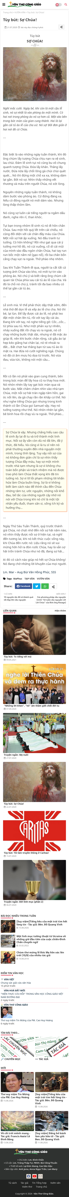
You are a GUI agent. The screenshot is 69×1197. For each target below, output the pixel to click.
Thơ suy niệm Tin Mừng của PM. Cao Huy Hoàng (27, 1020)
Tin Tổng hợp (39, 1182)
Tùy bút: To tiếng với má (17, 656)
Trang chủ (8, 12)
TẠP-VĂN (29, 578)
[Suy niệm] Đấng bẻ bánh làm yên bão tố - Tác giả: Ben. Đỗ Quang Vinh (50, 1136)
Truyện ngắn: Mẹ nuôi (16, 754)
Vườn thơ (27, 1186)
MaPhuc (17, 578)
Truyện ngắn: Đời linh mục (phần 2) (23, 901)
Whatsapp (45, 586)
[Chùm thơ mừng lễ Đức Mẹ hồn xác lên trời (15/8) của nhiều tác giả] (8, 957)
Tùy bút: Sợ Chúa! (14, 803)
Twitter (36, 586)
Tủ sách (13, 1182)
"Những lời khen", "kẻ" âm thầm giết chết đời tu (31, 705)
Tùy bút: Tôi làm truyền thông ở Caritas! (26, 852)
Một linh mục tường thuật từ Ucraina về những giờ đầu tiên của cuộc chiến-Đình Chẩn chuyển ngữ (41, 939)
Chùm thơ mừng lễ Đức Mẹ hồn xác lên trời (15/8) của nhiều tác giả (40, 954)
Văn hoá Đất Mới (14, 990)
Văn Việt (9, 979)
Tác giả (24, 1182)
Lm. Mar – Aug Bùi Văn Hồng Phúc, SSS (29, 572)
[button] (66, 4)
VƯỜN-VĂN (19, 12)
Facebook (25, 586)
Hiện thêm (60, 610)
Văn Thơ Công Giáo (16, 1004)
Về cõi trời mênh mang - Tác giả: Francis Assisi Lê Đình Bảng (15, 1136)
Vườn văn (55, 1182)
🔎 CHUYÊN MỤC (11, 1059)
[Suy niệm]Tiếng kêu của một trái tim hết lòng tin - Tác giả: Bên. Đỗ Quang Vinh (42, 923)
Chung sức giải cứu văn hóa (16, 982)
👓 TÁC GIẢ (41, 1059)
